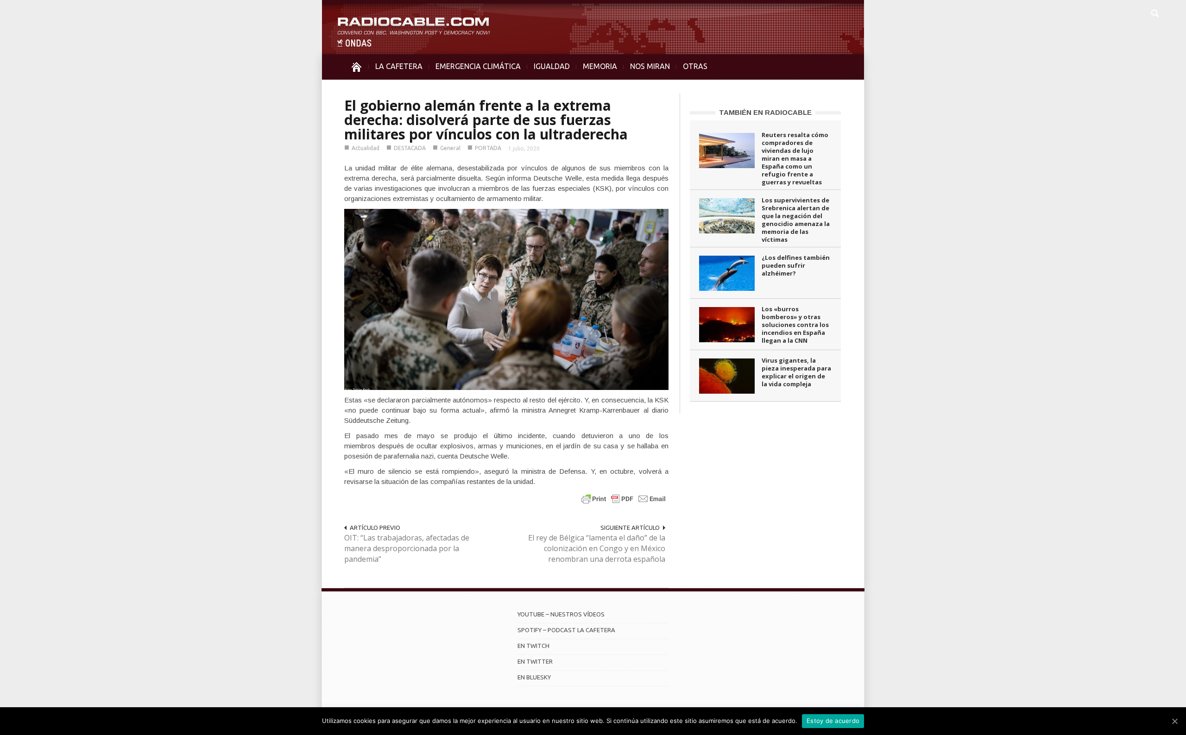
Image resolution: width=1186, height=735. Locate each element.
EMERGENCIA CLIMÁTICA (478, 66)
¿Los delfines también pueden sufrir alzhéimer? (796, 265)
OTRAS (695, 66)
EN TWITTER (535, 661)
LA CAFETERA (399, 66)
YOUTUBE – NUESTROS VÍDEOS (561, 614)
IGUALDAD (552, 66)
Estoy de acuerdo (833, 720)
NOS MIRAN (650, 66)
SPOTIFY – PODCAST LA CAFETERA (566, 630)
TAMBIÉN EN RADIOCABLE (765, 112)
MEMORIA (600, 66)
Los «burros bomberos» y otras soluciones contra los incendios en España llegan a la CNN (795, 325)
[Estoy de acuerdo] (1174, 721)
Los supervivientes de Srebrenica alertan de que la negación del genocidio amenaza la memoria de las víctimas (796, 220)
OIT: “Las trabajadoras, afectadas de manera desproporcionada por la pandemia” (406, 548)
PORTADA (488, 148)
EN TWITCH (533, 645)
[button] (1154, 12)
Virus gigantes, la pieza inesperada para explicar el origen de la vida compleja (796, 372)
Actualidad (365, 148)
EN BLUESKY (534, 677)
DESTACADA (410, 148)
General (450, 148)
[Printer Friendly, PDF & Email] (624, 498)
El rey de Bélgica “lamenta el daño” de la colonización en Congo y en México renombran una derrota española (596, 548)
